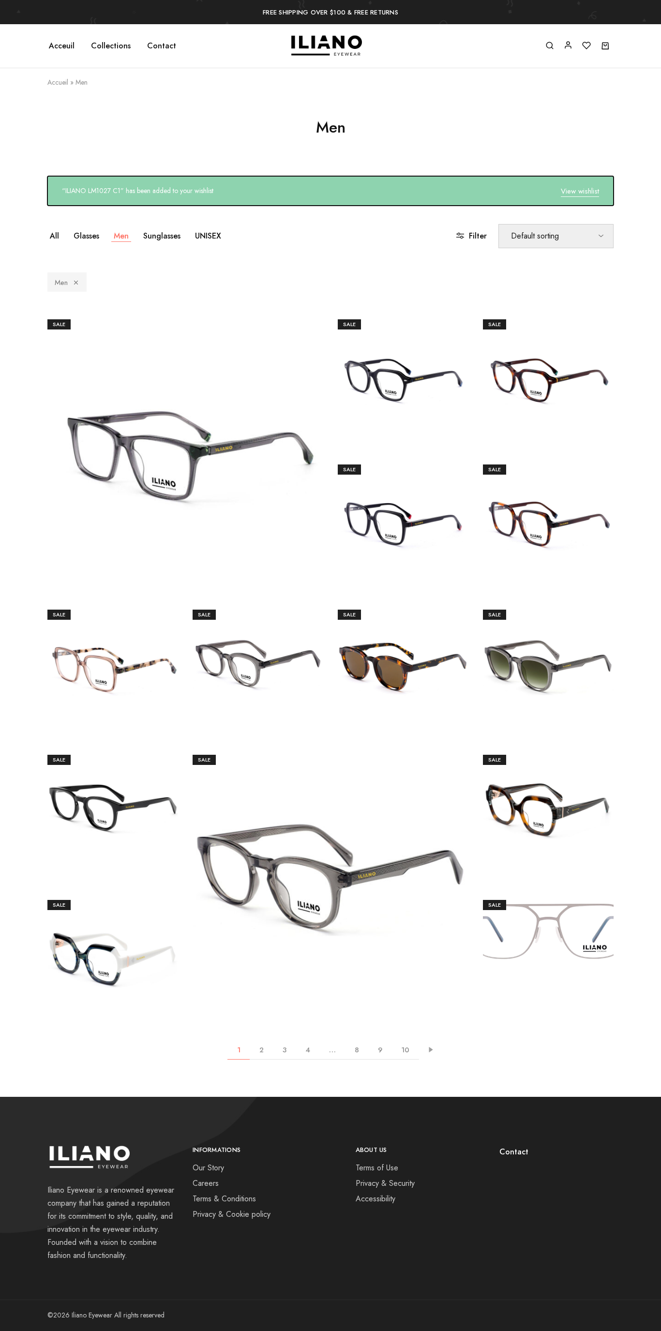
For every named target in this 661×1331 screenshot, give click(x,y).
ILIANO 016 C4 (113, 939)
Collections (111, 46)
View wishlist (580, 191)
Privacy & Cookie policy (231, 1214)
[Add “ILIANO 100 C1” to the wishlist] (570, 950)
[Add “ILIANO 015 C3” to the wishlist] (353, 901)
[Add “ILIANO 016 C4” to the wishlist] (135, 973)
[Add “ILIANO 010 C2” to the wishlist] (570, 393)
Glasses (86, 235)
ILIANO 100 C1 (548, 916)
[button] (163, 465)
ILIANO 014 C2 (403, 649)
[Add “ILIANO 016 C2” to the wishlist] (570, 828)
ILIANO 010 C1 (403, 359)
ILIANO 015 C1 (113, 794)
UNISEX (208, 235)
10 (405, 1050)
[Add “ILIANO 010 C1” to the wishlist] (425, 393)
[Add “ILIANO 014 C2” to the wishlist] (425, 683)
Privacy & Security (385, 1183)
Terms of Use (377, 1167)
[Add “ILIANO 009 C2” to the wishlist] (207, 465)
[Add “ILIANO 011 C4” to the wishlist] (135, 683)
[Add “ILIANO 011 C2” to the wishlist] (570, 538)
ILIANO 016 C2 (548, 794)
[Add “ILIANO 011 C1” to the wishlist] (425, 538)
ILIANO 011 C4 (112, 649)
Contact (161, 46)
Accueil (57, 82)
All (54, 235)
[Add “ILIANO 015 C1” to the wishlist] (135, 828)
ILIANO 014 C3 (548, 649)
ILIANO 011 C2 (548, 504)
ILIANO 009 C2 (185, 431)
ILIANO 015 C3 (330, 867)
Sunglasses (161, 235)
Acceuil (62, 46)
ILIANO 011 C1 (403, 504)
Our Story (208, 1167)
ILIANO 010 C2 (548, 359)
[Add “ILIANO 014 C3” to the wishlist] (570, 683)
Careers (206, 1183)
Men (121, 235)
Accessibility (375, 1198)
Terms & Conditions (224, 1198)
